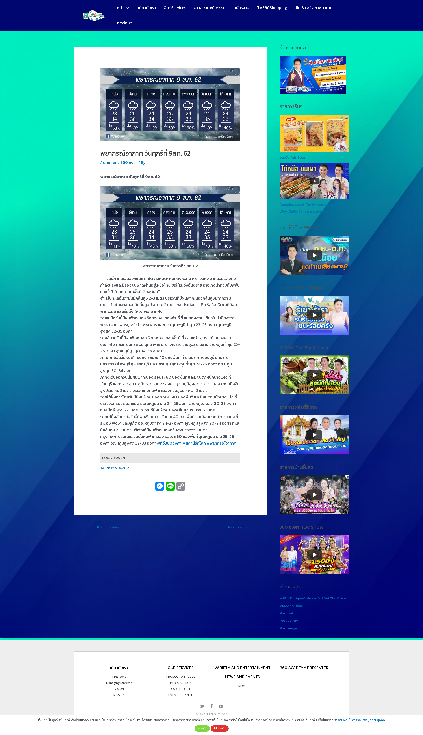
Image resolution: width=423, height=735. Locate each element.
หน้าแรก (123, 8)
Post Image (288, 628)
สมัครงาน (241, 8)
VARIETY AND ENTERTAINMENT (242, 668)
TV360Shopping (272, 8)
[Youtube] (221, 706)
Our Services (175, 8)
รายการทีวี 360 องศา (120, 162)
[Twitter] (202, 706)
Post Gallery (289, 620)
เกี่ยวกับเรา (147, 8)
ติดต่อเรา (124, 23)
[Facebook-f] (211, 706)
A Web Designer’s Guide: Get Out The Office (313, 598)
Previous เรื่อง (106, 527)
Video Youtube (291, 605)
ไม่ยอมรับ (219, 728)
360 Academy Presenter (304, 668)
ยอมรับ (202, 728)
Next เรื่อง (238, 527)
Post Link (287, 613)
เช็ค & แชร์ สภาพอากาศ (313, 8)
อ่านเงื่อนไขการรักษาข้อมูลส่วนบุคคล (361, 720)
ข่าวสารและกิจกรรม (210, 8)
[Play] (314, 255)
